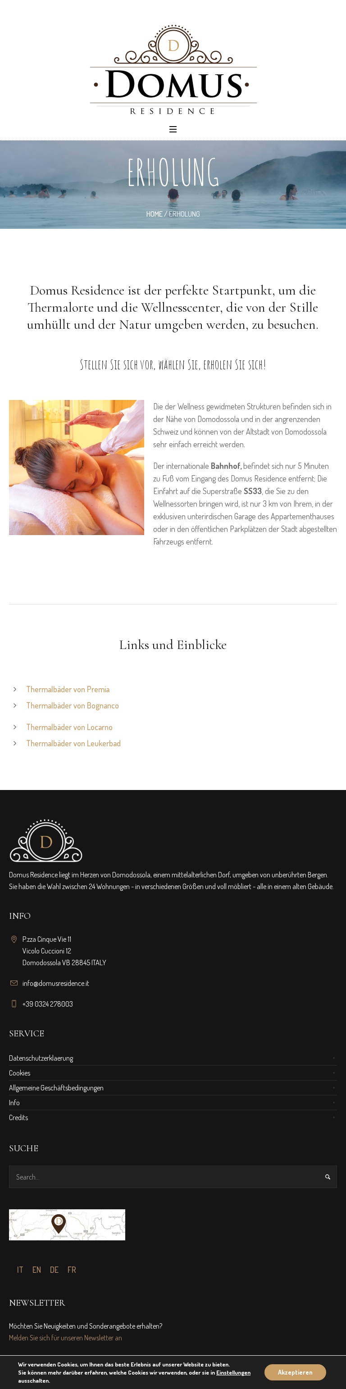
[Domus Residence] (173, 69)
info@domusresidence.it (56, 983)
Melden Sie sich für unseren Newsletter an (65, 1337)
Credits (18, 1117)
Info (14, 1102)
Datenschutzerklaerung (41, 1057)
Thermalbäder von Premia (67, 689)
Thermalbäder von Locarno (69, 727)
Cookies (19, 1072)
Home (154, 213)
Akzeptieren (295, 1372)
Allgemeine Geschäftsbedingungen (56, 1087)
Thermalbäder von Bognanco (72, 705)
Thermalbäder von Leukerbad (73, 743)
